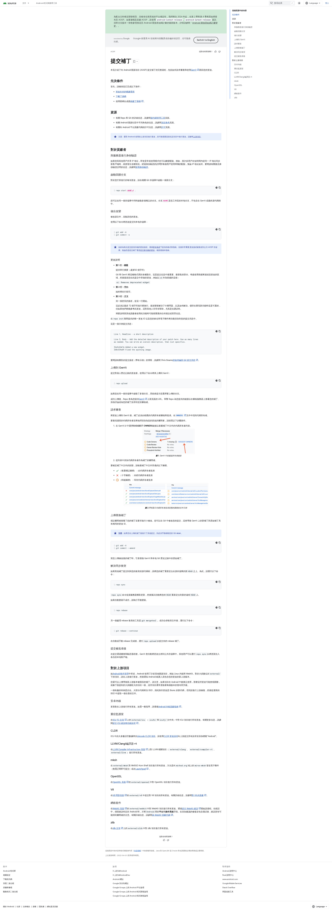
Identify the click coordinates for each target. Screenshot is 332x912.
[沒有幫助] (219, 52)
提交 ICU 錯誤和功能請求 (124, 723)
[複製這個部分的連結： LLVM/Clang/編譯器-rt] (139, 743)
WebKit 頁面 (118, 808)
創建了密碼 (135, 101)
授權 (34, 907)
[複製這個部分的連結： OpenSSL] (124, 776)
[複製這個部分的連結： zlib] (117, 822)
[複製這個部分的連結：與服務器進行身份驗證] (139, 155)
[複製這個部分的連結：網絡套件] (123, 803)
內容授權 (137, 851)
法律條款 (26, 907)
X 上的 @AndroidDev (121, 875)
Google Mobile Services (232, 883)
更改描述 (156, 247)
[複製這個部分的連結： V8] (116, 789)
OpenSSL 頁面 (119, 782)
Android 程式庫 (9, 871)
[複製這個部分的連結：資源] (119, 112)
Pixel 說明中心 (228, 875)
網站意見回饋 (52, 907)
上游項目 (197, 137)
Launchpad (141, 769)
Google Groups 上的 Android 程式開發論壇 (130, 891)
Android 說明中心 (229, 871)
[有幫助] (215, 52)
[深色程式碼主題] (216, 187)
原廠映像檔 (7, 887)
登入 (327, 3)
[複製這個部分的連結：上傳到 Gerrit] (129, 367)
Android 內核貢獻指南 (168, 706)
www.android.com (230, 879)
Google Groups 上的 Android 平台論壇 (128, 887)
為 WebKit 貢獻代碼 (161, 815)
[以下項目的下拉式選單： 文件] (29, 3)
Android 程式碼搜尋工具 (46, 3)
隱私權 (41, 907)
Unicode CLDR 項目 (146, 736)
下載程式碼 (7, 879)
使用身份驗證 (142, 167)
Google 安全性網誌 (120, 883)
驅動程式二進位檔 (10, 891)
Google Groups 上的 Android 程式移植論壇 (130, 896)
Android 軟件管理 (121, 673)
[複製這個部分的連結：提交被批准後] (128, 648)
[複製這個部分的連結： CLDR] (120, 731)
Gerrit (193, 70)
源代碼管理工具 (158, 118)
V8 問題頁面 (118, 795)
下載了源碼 (121, 96)
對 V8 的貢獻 (198, 795)
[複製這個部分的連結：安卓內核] (123, 701)
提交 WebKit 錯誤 (190, 808)
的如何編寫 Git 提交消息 (184, 360)
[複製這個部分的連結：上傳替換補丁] (128, 515)
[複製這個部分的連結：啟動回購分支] (128, 174)
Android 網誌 (118, 879)
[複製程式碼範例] (219, 187)
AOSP (113, 51)
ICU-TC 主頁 (118, 720)
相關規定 (6, 875)
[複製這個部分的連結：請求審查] (123, 409)
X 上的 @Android (120, 871)
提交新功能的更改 (147, 250)
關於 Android (8, 907)
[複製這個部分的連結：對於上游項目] (131, 668)
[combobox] (282, 3)
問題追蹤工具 (227, 891)
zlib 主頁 (116, 828)
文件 (24, 3)
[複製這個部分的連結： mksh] (119, 760)
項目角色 (165, 122)
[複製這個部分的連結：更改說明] (122, 260)
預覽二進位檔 (8, 883)
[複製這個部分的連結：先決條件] (125, 81)
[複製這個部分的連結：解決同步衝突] (128, 566)
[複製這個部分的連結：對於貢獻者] (128, 149)
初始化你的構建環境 (125, 92)
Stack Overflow (228, 887)
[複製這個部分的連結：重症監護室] (126, 714)
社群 (18, 907)
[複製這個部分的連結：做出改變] (123, 211)
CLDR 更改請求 (171, 736)
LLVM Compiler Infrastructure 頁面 (129, 749)
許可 (163, 127)
